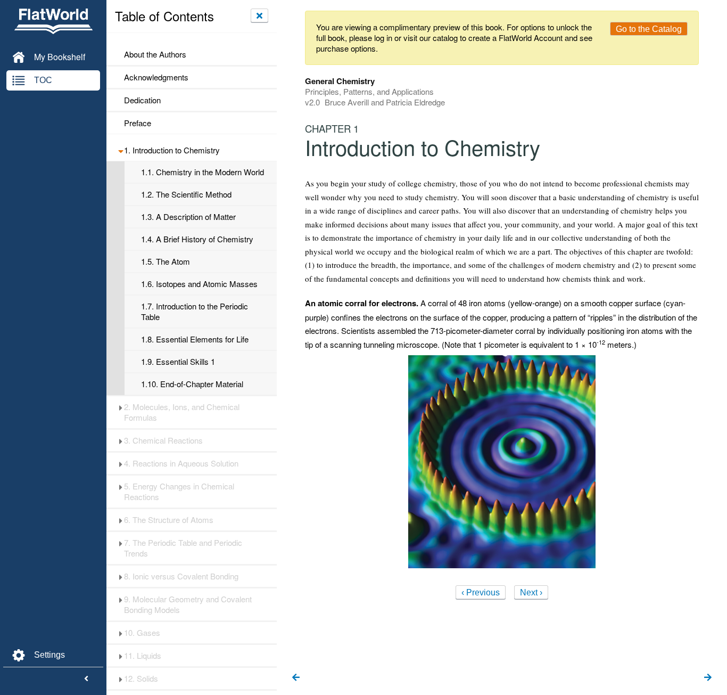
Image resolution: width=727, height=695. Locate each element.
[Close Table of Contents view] (259, 15)
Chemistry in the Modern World (202, 172)
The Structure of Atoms (168, 519)
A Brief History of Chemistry (197, 239)
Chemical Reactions (163, 440)
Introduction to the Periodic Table (194, 311)
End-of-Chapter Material (192, 384)
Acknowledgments (156, 77)
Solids (141, 678)
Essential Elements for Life (195, 339)
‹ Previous (480, 592)
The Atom (165, 261)
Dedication (142, 100)
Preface (137, 123)
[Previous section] (296, 678)
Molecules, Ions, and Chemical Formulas (181, 412)
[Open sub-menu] (120, 150)
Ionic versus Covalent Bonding (181, 576)
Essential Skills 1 (178, 361)
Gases (142, 632)
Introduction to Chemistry (172, 150)
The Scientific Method (186, 194)
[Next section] (707, 678)
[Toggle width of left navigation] (86, 679)
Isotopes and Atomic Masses (199, 284)
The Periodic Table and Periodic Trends (183, 548)
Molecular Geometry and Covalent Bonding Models (188, 604)
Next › (531, 592)
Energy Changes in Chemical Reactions (179, 491)
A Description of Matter (188, 216)
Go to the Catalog (649, 29)
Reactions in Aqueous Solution (181, 463)
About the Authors (155, 54)
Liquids (142, 655)
